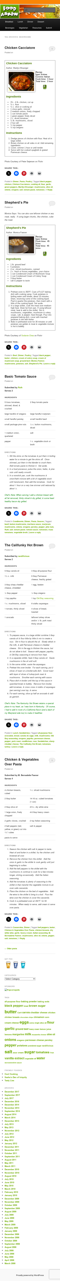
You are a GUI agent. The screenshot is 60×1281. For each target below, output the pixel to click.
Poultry (29, 181)
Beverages (9, 27)
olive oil (49, 187)
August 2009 (10, 1211)
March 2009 (10, 1224)
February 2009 (11, 1227)
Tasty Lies (9, 1080)
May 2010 (9, 1185)
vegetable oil (30, 1058)
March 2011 (10, 1166)
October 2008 (11, 1240)
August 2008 (10, 1247)
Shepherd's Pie (35, 363)
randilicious (23, 556)
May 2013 (9, 1127)
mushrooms (39, 187)
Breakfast (9, 21)
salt (21, 189)
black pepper (46, 181)
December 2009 (12, 1198)
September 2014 (12, 1111)
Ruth (20, 387)
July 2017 (9, 1098)
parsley (34, 526)
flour (43, 184)
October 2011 (11, 1153)
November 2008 (12, 1237)
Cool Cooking (11, 1073)
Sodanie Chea (27, 335)
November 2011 (12, 1150)
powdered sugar (34, 1045)
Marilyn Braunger (26, 187)
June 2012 (9, 1136)
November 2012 (12, 1130)
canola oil (24, 735)
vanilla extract (14, 1058)
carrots (26, 1012)
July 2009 (9, 1214)
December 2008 (12, 1234)
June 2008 (9, 1253)
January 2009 (11, 1230)
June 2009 (9, 1217)
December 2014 (12, 1104)
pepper (42, 526)
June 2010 (9, 1182)
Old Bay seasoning (44, 598)
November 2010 (12, 1172)
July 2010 (9, 1179)
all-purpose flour (45, 732)
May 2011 (9, 1162)
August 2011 (10, 1159)
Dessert (41, 21)
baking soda (43, 1001)
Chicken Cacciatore (20, 47)
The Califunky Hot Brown (24, 545)
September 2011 (12, 1156)
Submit (49, 27)
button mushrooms (18, 524)
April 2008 (9, 1260)
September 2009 (12, 1208)
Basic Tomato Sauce (20, 376)
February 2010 (11, 1192)
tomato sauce (32, 529)
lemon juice (45, 1029)
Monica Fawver (37, 360)
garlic (48, 184)
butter (7, 358)
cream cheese (12, 1022)
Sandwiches (24, 732)
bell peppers (43, 927)
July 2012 (9, 1133)
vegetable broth (21, 532)
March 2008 (10, 1263)
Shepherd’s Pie (16, 202)
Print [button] (44, 88)
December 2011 (12, 1146)
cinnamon (39, 1017)
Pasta (22, 181)
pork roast (16, 741)
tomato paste (29, 189)
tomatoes (40, 189)
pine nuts (50, 526)
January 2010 (11, 1195)
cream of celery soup (28, 358)
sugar (29, 1052)
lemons (8, 1034)
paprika (30, 738)
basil (7, 524)
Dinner (30, 21)
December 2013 (12, 1120)
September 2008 (12, 1243)
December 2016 (12, 1101)
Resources (37, 27)
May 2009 (9, 1221)
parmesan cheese (42, 738)
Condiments (18, 521)
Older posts (11, 948)
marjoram (46, 524)
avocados (9, 735)
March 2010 (10, 1188)
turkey (7, 746)
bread (16, 735)
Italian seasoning (40, 932)
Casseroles (18, 927)
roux (35, 741)
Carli (19, 1012)
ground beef (25, 360)
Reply (49, 189)
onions (7, 189)
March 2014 (10, 1117)
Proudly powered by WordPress (30, 1275)
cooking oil (35, 184)
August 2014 (10, 1114)
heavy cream (26, 932)
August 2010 (10, 1175)
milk (36, 735)
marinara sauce (34, 524)
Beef (15, 355)
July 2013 (9, 1124)
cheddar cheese (38, 1012)
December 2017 (12, 1091)
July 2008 (9, 1250)
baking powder (29, 1001)
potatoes (20, 363)
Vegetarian (23, 27)
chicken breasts (42, 930)
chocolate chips (26, 1017)
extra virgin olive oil (37, 1022)
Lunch (20, 21)
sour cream (18, 1052)
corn (47, 1017)
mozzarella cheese (39, 1034)
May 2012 (9, 1140)
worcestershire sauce (13, 1062)
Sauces (40, 521)
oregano (15, 189)
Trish (52, 1052)
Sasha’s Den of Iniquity (16, 1077)
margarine (18, 1034)
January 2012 (11, 1143)
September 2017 (12, 1094)
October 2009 (11, 1205)
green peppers (11, 187)
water (41, 1058)
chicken (8, 184)
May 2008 (9, 1256)
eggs (31, 735)
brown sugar (37, 1006)
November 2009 (12, 1201)
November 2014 (12, 1107)
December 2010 (12, 1169)
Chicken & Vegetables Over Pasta (19, 930)
